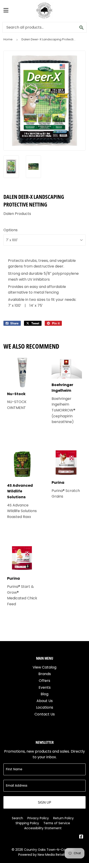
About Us (45, 700)
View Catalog (44, 667)
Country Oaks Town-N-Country (49, 849)
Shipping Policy (27, 823)
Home (8, 39)
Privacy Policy (38, 818)
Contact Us (44, 714)
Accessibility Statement (43, 828)
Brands (44, 673)
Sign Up (44, 802)
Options (10, 230)
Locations (44, 707)
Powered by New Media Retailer (43, 854)
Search (17, 818)
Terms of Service (56, 823)
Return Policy (63, 818)
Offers (44, 680)
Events (45, 687)
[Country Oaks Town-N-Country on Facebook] (81, 837)
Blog (44, 694)
